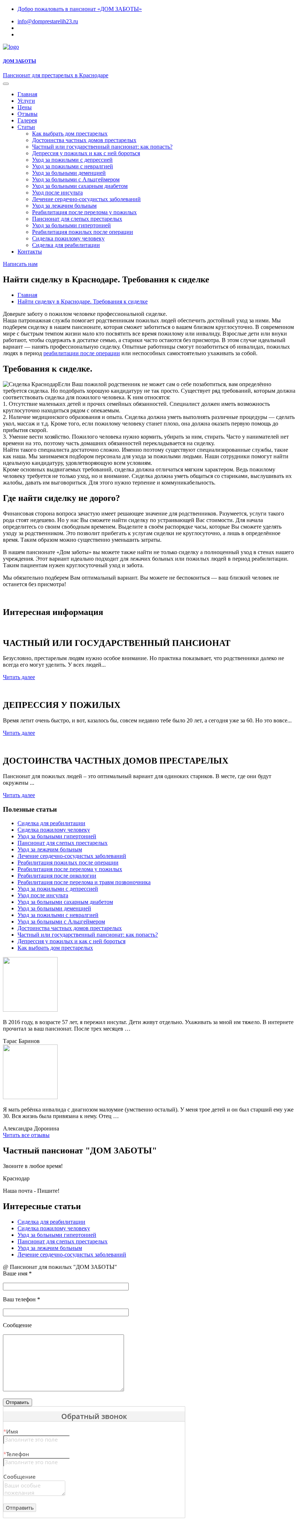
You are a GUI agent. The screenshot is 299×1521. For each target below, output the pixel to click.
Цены (25, 107)
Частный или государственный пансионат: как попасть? (102, 147)
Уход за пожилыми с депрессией (72, 160)
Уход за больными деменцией (69, 173)
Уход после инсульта (57, 192)
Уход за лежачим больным (64, 206)
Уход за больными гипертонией (71, 225)
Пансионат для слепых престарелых (77, 219)
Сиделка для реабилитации (66, 245)
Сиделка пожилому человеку (68, 238)
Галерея (27, 120)
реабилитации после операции (81, 353)
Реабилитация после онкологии (57, 876)
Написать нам (20, 264)
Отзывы (28, 114)
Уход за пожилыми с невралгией (72, 166)
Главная (27, 94)
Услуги (26, 101)
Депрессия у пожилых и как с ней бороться (86, 153)
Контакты (30, 251)
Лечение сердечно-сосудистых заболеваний (86, 199)
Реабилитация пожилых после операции (82, 232)
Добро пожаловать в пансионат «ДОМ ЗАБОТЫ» (80, 9)
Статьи (26, 127)
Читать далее (19, 677)
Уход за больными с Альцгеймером (76, 179)
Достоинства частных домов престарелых (84, 140)
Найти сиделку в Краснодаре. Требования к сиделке (83, 301)
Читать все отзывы (26, 1135)
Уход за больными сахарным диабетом (80, 186)
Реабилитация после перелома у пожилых (84, 212)
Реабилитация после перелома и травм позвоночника (84, 882)
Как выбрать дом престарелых (70, 133)
